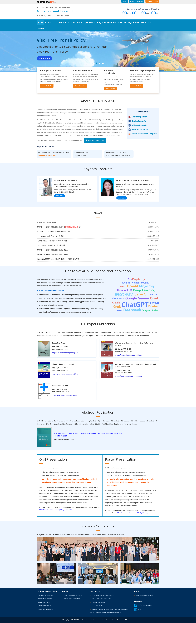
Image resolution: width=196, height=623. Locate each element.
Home (40, 22)
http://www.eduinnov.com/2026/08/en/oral (55, 510)
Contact (41, 28)
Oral (73, 22)
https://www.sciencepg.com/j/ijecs (128, 355)
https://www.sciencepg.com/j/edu (65, 353)
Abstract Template (140, 129)
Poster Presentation (44, 606)
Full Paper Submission (45, 595)
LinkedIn (141, 610)
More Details (46, 86)
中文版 (125, 1)
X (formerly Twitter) (145, 605)
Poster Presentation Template (144, 133)
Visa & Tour (146, 22)
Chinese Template (139, 125)
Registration (133, 22)
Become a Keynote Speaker (72, 595)
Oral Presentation (44, 602)
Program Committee (106, 22)
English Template (139, 121)
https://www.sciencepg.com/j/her (65, 374)
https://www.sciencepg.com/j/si (64, 395)
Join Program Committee (71, 599)
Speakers (88, 22)
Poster (80, 22)
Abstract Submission (45, 599)
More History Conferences (144, 595)
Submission (50, 22)
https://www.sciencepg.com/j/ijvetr (128, 376)
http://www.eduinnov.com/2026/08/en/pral (133, 513)
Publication (64, 22)
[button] (93, 63)
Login (156, 2)
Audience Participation (45, 609)
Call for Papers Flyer (140, 117)
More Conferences (136, 1)
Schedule (121, 22)
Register (149, 2)
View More (59, 196)
